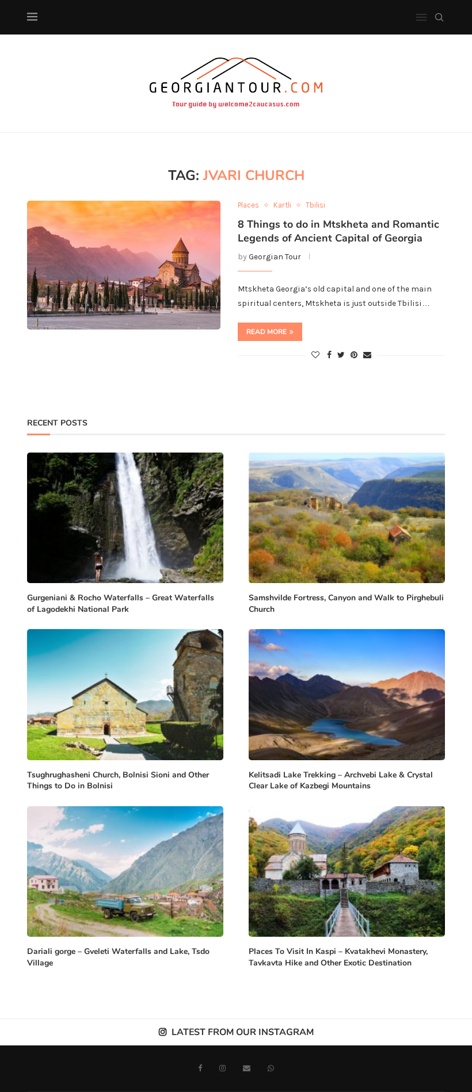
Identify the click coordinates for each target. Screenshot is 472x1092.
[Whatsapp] (271, 1068)
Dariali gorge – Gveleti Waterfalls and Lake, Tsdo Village (118, 957)
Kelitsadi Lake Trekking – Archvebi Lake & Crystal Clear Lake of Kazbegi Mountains (341, 780)
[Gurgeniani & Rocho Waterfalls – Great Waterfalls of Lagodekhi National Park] (125, 518)
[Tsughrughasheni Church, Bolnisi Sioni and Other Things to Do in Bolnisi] (125, 694)
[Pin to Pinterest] (354, 355)
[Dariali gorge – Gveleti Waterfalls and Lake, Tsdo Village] (125, 871)
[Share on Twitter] (341, 355)
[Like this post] (315, 355)
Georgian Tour (275, 257)
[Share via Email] (367, 355)
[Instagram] (222, 1068)
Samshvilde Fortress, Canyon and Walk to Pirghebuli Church (346, 603)
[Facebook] (200, 1068)
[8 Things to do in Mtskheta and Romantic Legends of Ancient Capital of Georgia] (123, 265)
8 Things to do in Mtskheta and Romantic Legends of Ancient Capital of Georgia (338, 231)
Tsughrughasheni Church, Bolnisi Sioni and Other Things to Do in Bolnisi (118, 780)
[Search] (439, 17)
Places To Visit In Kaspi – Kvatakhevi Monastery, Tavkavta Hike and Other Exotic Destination (338, 957)
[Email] (246, 1068)
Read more (266, 331)
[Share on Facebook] (329, 355)
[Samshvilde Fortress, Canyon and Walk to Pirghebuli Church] (347, 518)
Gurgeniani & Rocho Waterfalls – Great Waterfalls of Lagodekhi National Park (120, 603)
